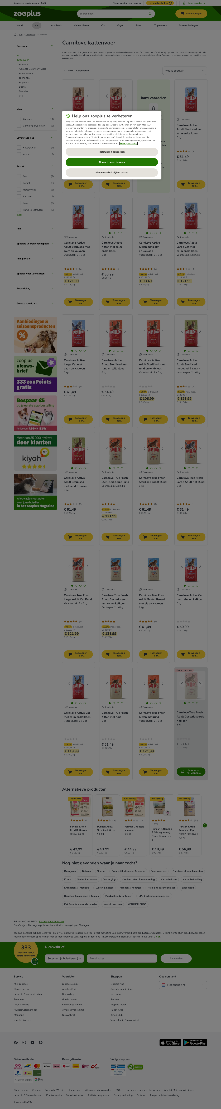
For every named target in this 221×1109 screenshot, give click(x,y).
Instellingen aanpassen (112, 151)
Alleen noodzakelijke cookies (111, 172)
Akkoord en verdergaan (112, 162)
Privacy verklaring (128, 143)
